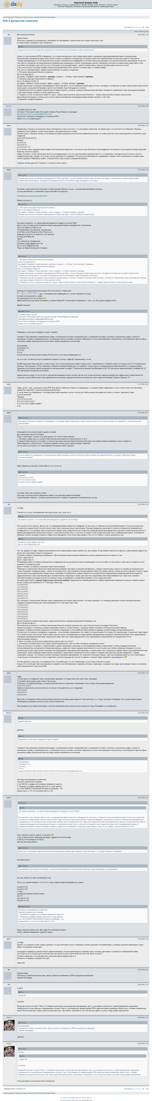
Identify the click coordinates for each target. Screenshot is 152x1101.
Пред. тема (137, 31)
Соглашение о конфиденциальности (71, 1097)
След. (147, 27)
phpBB (68, 1100)
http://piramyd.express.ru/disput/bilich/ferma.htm (34, 114)
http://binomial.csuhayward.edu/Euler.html (32, 196)
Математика (18, 1093)
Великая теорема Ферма (48, 1093)
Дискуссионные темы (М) (31, 1093)
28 (143, 27)
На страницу (128, 27)
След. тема (145, 31)
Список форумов (8, 1093)
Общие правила (86, 1097)
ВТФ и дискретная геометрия (20, 20)
